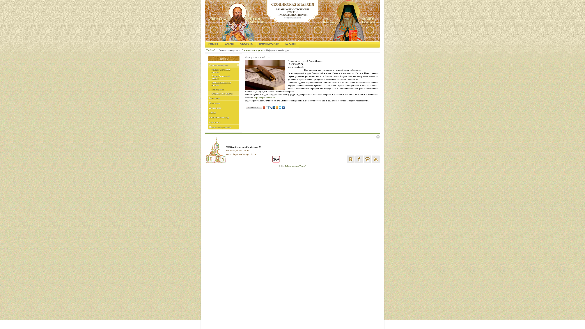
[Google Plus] (264, 108)
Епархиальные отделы (251, 50)
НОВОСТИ (229, 44)
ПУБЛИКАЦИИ (246, 44)
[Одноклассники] (277, 108)
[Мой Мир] (273, 108)
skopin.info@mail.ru (296, 67)
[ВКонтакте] (283, 108)
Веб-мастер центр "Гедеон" (295, 166)
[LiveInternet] (267, 108)
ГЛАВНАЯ (213, 44)
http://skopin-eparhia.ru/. (264, 98)
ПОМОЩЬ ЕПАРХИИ (269, 44)
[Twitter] (280, 108)
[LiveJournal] (270, 108)
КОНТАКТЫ (290, 44)
